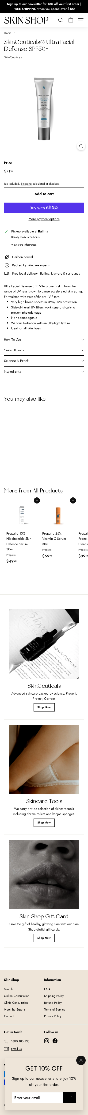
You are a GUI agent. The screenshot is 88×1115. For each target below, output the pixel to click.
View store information (24, 245)
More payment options (44, 218)
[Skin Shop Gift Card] (44, 874)
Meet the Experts (14, 1009)
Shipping (26, 184)
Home (7, 33)
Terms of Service (54, 1009)
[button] (44, 340)
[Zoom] (81, 146)
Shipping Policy (54, 996)
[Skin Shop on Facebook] (55, 1040)
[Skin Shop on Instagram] (46, 1040)
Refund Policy (53, 1002)
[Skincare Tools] (44, 759)
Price (8, 162)
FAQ (47, 989)
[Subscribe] (69, 1097)
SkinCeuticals (13, 57)
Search (8, 989)
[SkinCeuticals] (44, 644)
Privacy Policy (52, 1016)
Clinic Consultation (16, 1002)
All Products (48, 490)
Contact (9, 1016)
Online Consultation (16, 996)
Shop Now (44, 707)
